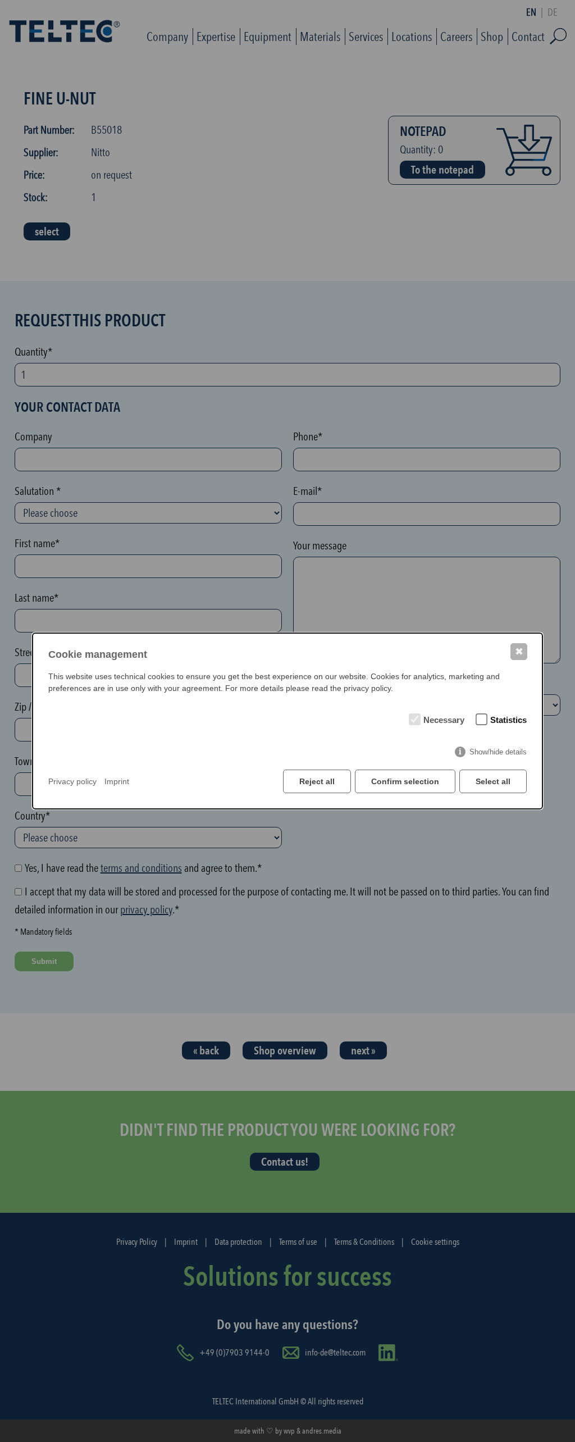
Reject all (317, 781)
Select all (493, 781)
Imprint (116, 781)
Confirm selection (405, 781)
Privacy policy (72, 781)
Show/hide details (498, 752)
